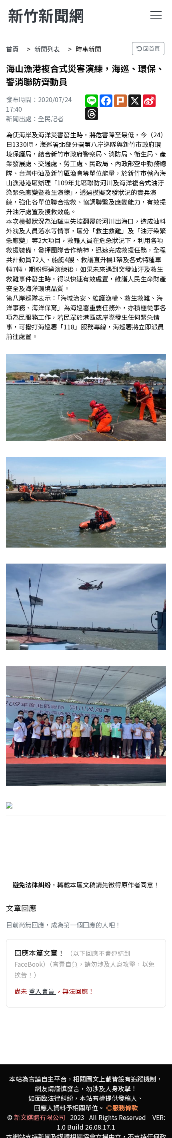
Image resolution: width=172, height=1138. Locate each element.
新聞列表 (47, 49)
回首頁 (151, 48)
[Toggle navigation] (156, 15)
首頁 (12, 49)
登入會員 (42, 991)
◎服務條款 (122, 1107)
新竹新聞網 (46, 15)
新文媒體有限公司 (39, 1117)
